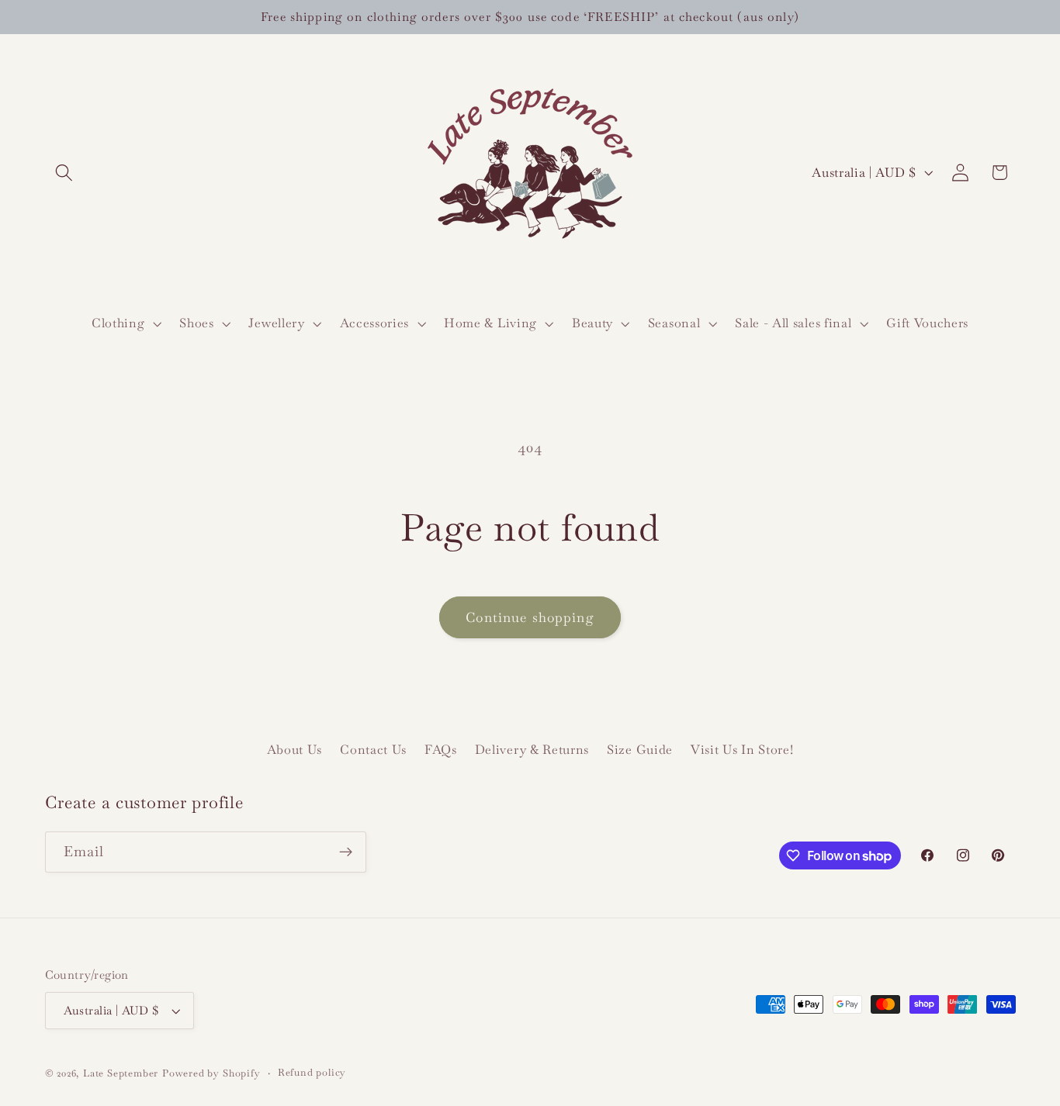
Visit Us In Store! (742, 749)
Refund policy (312, 1072)
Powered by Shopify (211, 1073)
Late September (120, 1073)
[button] (65, 172)
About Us (295, 749)
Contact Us (373, 749)
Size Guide (640, 749)
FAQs (440, 749)
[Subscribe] (345, 852)
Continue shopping (530, 617)
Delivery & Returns (532, 749)
